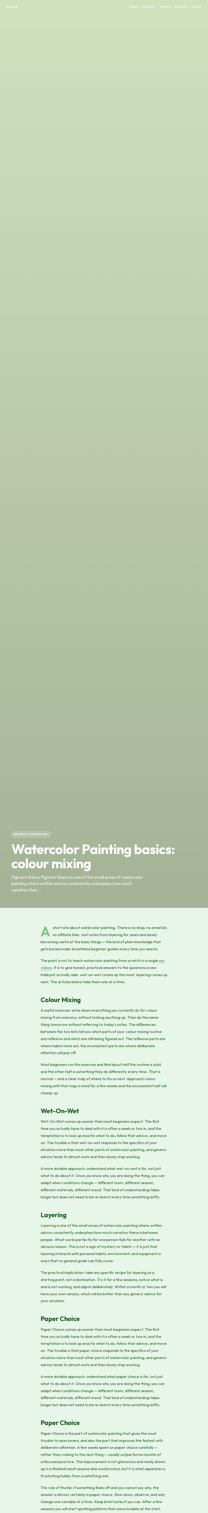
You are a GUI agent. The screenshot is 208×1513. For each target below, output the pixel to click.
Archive (181, 6)
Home (133, 6)
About (196, 6)
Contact (149, 6)
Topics (165, 6)
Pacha (12, 7)
